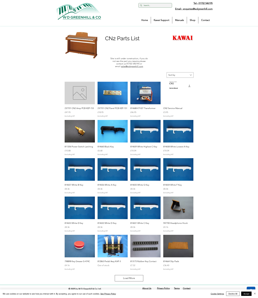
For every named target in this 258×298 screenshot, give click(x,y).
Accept (246, 293)
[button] (79, 11)
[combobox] (180, 75)
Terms (177, 288)
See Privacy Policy (108, 293)
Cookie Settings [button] (217, 293)
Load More (129, 278)
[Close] (254, 294)
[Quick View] (80, 93)
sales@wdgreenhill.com (132, 66)
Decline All (232, 293)
